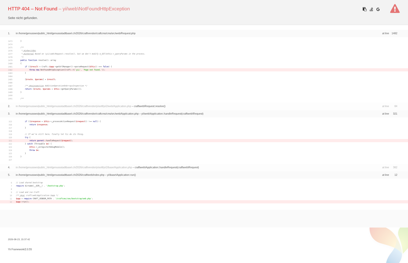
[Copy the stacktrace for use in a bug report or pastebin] (364, 9)
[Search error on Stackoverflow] (371, 9)
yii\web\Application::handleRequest (161, 113)
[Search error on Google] (378, 9)
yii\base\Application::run (120, 175)
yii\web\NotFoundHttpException (96, 8)
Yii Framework (16, 249)
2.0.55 (28, 249)
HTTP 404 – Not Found (32, 8)
